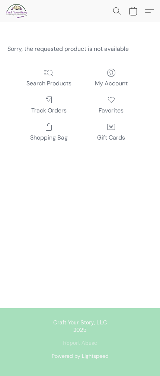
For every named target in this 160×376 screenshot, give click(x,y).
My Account (111, 83)
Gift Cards (111, 137)
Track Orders (49, 110)
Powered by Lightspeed (80, 356)
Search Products (48, 83)
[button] (17, 11)
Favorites (111, 110)
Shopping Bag (49, 137)
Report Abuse (80, 343)
